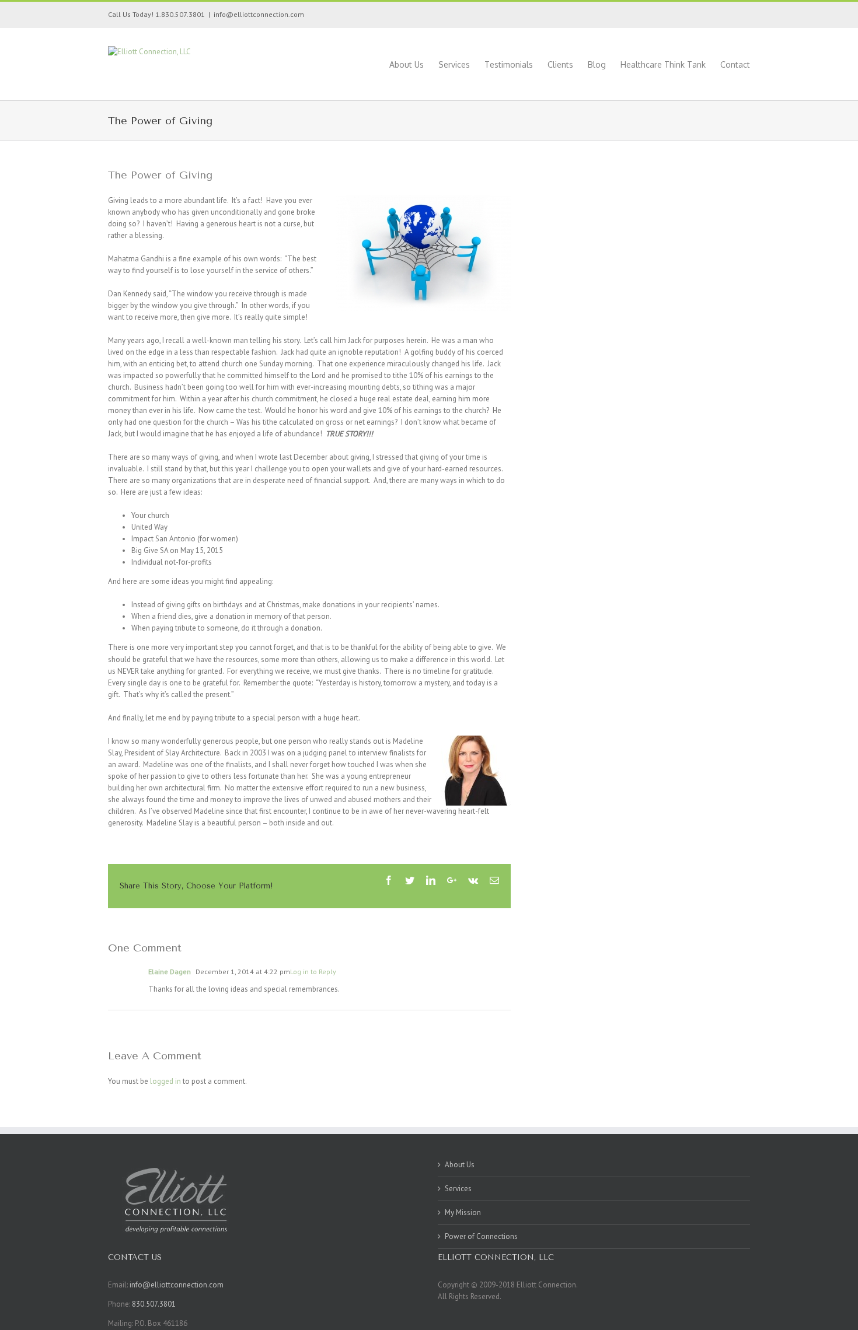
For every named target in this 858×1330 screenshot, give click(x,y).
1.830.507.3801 (179, 14)
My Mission (463, 1212)
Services (458, 1189)
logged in (165, 1081)
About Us (460, 1165)
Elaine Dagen (169, 971)
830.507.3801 (154, 1304)
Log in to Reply (313, 971)
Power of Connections (481, 1236)
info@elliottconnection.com (259, 14)
